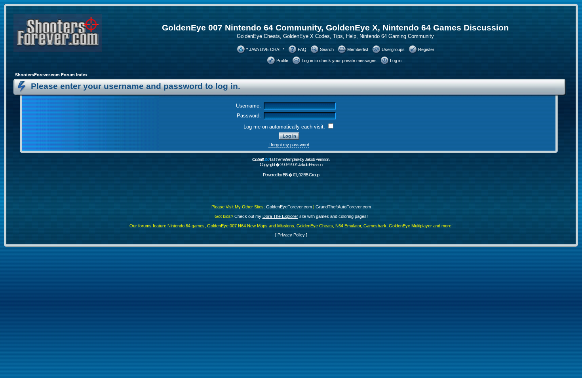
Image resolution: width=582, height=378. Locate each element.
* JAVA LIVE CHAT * (265, 49)
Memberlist (357, 49)
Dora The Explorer (280, 216)
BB (285, 174)
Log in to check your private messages (339, 60)
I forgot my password (288, 144)
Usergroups (393, 49)
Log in (395, 60)
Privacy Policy (291, 234)
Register (426, 49)
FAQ (302, 49)
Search (327, 49)
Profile (282, 60)
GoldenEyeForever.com (289, 206)
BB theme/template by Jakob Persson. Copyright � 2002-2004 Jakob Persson (291, 162)
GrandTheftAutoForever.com (343, 206)
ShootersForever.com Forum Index (51, 74)
